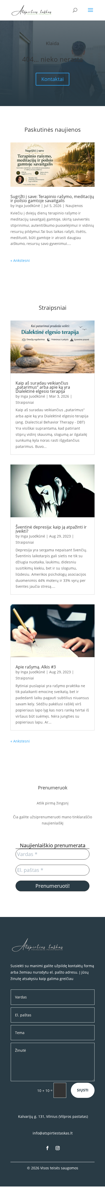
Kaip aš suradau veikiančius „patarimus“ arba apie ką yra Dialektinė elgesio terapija (43, 387)
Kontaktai (52, 79)
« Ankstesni (20, 260)
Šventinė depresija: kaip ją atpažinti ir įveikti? (51, 529)
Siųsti (82, 1090)
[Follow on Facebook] (47, 1148)
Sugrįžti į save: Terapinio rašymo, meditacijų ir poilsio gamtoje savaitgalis (52, 198)
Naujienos (74, 205)
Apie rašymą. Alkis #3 (36, 667)
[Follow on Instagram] (58, 1148)
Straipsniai (25, 402)
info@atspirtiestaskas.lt (53, 1133)
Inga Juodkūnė (28, 205)
